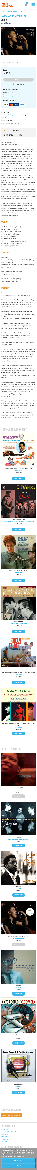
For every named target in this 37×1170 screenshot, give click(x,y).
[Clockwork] (18, 1016)
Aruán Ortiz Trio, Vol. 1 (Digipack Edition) (18, 788)
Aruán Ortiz (21, 115)
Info (5, 131)
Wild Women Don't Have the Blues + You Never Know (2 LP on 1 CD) (18, 724)
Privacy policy (5, 1134)
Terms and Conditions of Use (9, 1132)
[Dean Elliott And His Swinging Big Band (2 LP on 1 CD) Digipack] (18, 654)
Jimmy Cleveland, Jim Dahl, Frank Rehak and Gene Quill (19, 521)
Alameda (18, 886)
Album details (8, 135)
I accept (18, 1166)
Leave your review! (14, 62)
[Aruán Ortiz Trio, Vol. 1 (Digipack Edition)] (18, 769)
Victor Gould (18, 1037)
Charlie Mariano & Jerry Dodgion (18, 623)
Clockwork (18, 1035)
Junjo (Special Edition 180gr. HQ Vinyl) (18, 936)
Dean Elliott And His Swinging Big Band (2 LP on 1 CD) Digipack (18, 672)
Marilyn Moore (18, 572)
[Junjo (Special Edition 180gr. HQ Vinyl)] (18, 917)
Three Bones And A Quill (18, 519)
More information (6, 1156)
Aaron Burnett (18, 1086)
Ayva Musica (6, 23)
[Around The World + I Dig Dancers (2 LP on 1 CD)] (18, 450)
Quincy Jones (18, 470)
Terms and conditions (9, 97)
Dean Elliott (19, 674)
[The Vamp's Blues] (18, 603)
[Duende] (18, 818)
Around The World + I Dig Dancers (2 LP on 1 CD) (18, 468)
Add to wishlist (19, 84)
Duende (19, 837)
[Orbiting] (18, 967)
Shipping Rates (5, 1139)
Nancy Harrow (18, 727)
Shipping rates (7, 95)
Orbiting (18, 985)
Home (3, 11)
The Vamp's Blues (18, 621)
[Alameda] (18, 868)
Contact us (4, 1129)
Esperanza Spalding (12, 11)
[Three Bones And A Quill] (18, 501)
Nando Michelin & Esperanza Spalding (18, 839)
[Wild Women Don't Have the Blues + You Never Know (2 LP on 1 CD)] (18, 705)
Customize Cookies (18, 1156)
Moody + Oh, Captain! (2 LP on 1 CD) (18, 570)
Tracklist (16, 131)
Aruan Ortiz (18, 790)
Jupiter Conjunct (18, 1084)
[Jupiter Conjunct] (18, 1065)
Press (20, 135)
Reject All (18, 1161)
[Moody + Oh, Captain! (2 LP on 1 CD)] (18, 552)
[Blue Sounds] (7, 5)
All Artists (4, 1141)
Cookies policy (5, 1136)
